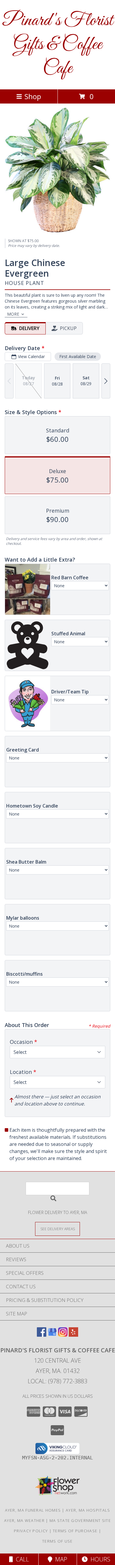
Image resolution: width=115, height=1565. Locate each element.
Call (21, 1559)
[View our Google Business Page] (52, 1334)
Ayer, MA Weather (24, 1520)
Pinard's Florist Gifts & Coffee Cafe (57, 45)
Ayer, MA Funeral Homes (33, 1510)
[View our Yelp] (73, 1334)
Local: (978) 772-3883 (57, 1381)
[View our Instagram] (63, 1334)
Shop (32, 96)
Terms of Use (57, 1541)
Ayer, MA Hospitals (88, 1510)
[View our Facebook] (41, 1334)
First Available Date (77, 356)
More (13, 314)
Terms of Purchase (75, 1530)
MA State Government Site (80, 1520)
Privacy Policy (31, 1530)
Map (59, 1559)
